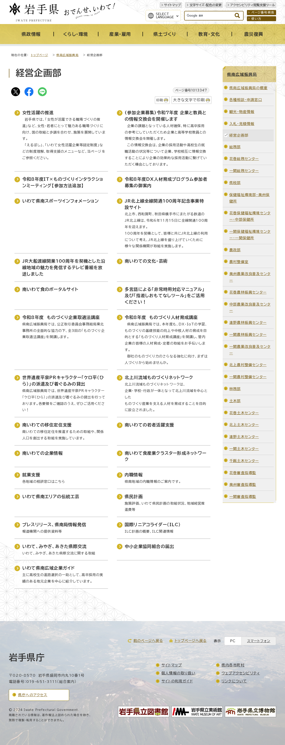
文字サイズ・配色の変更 (205, 5)
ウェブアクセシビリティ (241, 673)
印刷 (159, 100)
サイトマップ (172, 5)
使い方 (256, 18)
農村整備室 (238, 262)
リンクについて (234, 681)
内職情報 (134, 475)
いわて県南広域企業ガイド (48, 568)
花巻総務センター (244, 158)
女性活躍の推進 (38, 112)
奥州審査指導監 (242, 484)
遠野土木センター (244, 436)
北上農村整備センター (248, 365)
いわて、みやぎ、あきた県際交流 (54, 546)
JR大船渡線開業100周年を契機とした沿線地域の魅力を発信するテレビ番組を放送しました (63, 267)
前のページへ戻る (148, 640)
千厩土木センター (244, 461)
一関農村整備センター (248, 377)
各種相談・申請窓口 (245, 99)
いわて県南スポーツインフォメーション (60, 201)
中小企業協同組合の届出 (149, 546)
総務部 (235, 147)
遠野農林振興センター (248, 322)
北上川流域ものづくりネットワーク (159, 377)
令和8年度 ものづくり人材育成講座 (161, 317)
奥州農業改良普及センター (250, 277)
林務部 (235, 389)
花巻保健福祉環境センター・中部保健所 (250, 216)
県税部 (235, 183)
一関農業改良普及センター (250, 350)
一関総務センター (244, 171)
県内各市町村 (233, 665)
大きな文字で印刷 (189, 100)
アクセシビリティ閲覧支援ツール (252, 5)
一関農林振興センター (248, 334)
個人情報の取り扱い (178, 673)
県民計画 (134, 496)
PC (233, 641)
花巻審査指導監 (242, 473)
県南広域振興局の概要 (248, 88)
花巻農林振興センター (248, 292)
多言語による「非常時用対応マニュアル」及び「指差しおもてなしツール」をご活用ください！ (165, 295)
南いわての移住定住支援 (47, 425)
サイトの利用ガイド (177, 681)
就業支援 (31, 475)
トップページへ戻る (191, 640)
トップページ (39, 55)
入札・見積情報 (241, 124)
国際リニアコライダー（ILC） (153, 524)
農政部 (235, 250)
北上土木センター (244, 424)
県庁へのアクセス (32, 695)
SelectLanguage (165, 15)
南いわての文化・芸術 (146, 261)
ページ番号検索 (262, 12)
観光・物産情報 (241, 112)
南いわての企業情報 (42, 453)
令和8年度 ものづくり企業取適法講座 (61, 317)
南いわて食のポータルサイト (50, 289)
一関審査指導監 (242, 496)
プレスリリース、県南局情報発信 (54, 524)
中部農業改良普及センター (250, 307)
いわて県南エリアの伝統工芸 (50, 496)
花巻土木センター (244, 413)
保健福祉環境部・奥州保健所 (249, 198)
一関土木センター (244, 449)
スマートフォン (258, 641)
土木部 (235, 401)
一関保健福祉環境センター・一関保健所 (250, 235)
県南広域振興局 (67, 55)
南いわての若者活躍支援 (149, 425)
